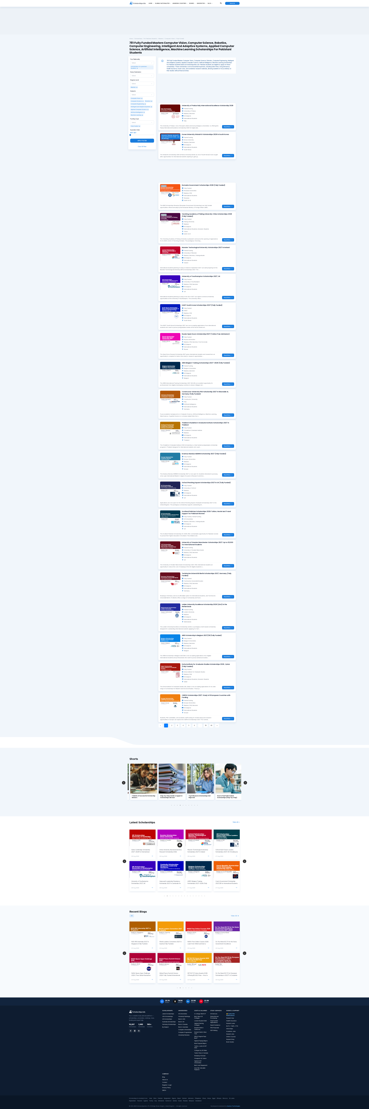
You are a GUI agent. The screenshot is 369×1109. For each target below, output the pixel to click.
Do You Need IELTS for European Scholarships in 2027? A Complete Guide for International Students (142, 975)
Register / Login (167, 1085)
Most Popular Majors (200, 1043)
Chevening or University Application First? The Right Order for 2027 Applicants (170, 975)
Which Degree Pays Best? (200, 1037)
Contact (164, 1082)
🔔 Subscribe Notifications (230, 1014)
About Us (165, 1079)
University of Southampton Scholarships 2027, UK (201, 276)
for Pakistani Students (150, 38)
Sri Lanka (231, 1098)
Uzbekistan (198, 1100)
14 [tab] (202, 896)
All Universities (182, 1013)
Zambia (175, 1100)
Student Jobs (230, 1034)
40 (211, 725)
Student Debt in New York (200, 1033)
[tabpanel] (142, 782)
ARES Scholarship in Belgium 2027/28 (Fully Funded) (202, 635)
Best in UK (181, 1021)
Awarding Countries (179, 3)
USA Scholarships (167, 1016)
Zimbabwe (161, 1100)
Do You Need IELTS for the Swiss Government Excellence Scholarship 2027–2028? (142, 944)
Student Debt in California (198, 1028)
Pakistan (160, 1098)
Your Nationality (135, 59)
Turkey (151, 1100)
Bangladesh (167, 1098)
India (150, 1098)
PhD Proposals (214, 1027)
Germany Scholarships (169, 1024)
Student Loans (230, 1023)
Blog (209, 3)
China (155, 1098)
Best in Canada (182, 1024)
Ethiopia (219, 1098)
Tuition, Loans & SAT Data (200, 1047)
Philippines (198, 1098)
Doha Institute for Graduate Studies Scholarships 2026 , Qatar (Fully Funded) (206, 665)
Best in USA (181, 1019)
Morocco (225, 1098)
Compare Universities (184, 1029)
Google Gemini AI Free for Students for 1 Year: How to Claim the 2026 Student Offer (198, 975)
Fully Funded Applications (214, 1021)
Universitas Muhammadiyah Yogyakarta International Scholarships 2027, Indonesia (225, 852)
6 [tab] (186, 805)
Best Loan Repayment (200, 1065)
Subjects (133, 91)
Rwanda (185, 1100)
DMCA (164, 1090)
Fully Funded (180, 38)
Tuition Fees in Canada (201, 1053)
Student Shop (230, 1039)
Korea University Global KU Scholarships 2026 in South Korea (205, 134)
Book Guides (230, 1042)
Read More (227, 127)
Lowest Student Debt (200, 1020)
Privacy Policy (166, 1087)
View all (236, 822)
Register (232, 3)
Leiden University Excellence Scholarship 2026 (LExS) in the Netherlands (204, 605)
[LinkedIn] (138, 1030)
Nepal (179, 1098)
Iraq (156, 1100)
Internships (229, 1028)
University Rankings (184, 1016)
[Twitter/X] (134, 1030)
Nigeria (174, 1098)
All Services (213, 1013)
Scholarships (138, 38)
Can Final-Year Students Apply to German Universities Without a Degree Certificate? (169, 944)
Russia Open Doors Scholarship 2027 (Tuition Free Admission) (206, 334)
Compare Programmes (185, 1032)
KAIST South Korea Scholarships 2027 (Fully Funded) (202, 305)
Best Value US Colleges (198, 1017)
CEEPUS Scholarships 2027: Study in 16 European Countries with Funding (206, 696)
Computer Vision (170, 38)
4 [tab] (180, 805)
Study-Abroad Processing (214, 1017)
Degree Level (134, 80)
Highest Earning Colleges (199, 1024)
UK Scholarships (167, 1019)
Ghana (204, 1098)
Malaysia (191, 1100)
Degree (191, 3)
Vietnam (184, 1098)
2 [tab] (174, 805)
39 (206, 725)
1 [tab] (171, 805)
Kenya (209, 1098)
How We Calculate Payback (199, 1068)
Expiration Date (135, 130)
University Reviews (183, 1035)
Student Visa (230, 1018)
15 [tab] (205, 896)
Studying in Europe (199, 1055)
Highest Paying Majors (201, 1040)
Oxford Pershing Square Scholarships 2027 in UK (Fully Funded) (206, 482)
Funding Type (134, 119)
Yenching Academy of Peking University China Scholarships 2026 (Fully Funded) (207, 215)
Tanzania (139, 1100)
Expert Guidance (215, 1025)
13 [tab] (199, 896)
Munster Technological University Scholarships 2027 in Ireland (206, 247)
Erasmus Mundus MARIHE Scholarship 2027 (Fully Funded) (204, 454)
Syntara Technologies (233, 1106)
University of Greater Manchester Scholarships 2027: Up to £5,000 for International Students (207, 543)
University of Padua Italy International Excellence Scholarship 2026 (207, 105)
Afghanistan (132, 1100)
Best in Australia (183, 1027)
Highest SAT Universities (198, 1061)
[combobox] (142, 63)
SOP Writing (213, 1030)
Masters (161, 38)
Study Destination (135, 72)
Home (150, 3)
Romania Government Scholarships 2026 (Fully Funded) (203, 185)
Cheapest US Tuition (200, 1058)
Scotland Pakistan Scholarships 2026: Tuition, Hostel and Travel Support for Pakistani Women (206, 512)
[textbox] (143, 63)
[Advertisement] (184, 20)
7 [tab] (189, 805)
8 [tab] (192, 805)
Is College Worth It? (200, 1013)
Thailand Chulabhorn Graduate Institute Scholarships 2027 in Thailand (205, 424)
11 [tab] (193, 896)
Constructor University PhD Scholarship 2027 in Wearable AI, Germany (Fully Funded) (205, 393)
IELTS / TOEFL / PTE (232, 1026)
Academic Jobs (231, 1031)
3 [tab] (177, 805)
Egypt (214, 1098)
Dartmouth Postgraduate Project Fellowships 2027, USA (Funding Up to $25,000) (141, 883)
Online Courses (231, 1036)
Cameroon (168, 1100)
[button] (137, 68)
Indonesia (191, 1098)
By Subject (165, 1027)
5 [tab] (183, 805)
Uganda (145, 1100)
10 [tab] (197, 805)
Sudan (180, 1100)
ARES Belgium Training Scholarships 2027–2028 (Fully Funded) (206, 363)
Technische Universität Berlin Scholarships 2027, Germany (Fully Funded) (206, 574)
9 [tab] (195, 805)
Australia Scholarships (169, 1021)
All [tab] (132, 915)
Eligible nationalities (162, 3)
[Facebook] (130, 1030)
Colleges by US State (200, 1050)
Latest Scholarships (168, 1013)
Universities (201, 3)
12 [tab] (196, 896)
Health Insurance (231, 1020)
